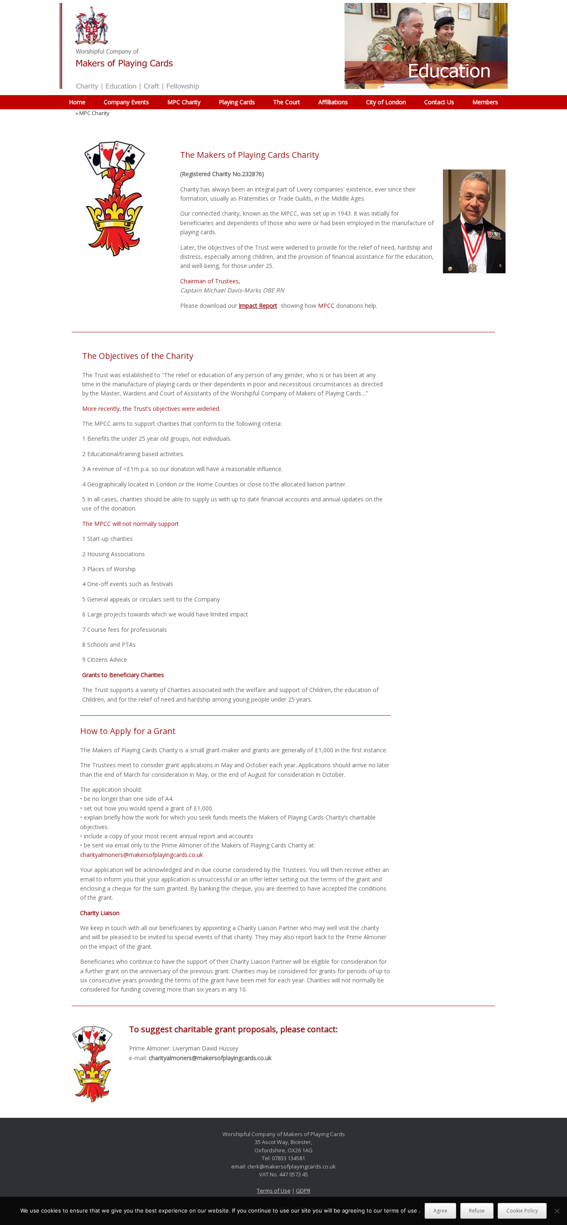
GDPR (303, 1190)
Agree (440, 1210)
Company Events (126, 102)
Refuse (477, 1210)
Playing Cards (237, 102)
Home (77, 102)
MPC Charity (183, 102)
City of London (386, 102)
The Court (286, 102)
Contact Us (439, 102)
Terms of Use (274, 1190)
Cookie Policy (522, 1210)
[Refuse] (556, 1211)
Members (485, 102)
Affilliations (333, 102)
